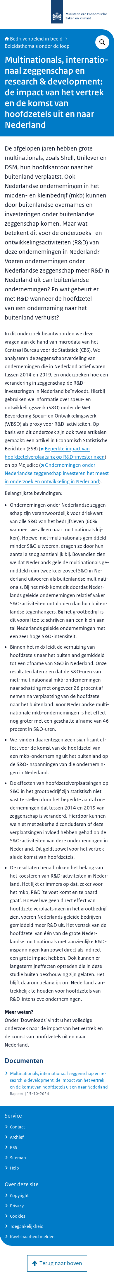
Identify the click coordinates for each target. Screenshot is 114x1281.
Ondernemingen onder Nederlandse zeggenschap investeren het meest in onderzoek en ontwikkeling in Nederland (57, 473)
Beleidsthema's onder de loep (37, 46)
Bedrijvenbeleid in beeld (36, 39)
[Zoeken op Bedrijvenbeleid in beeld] (102, 42)
